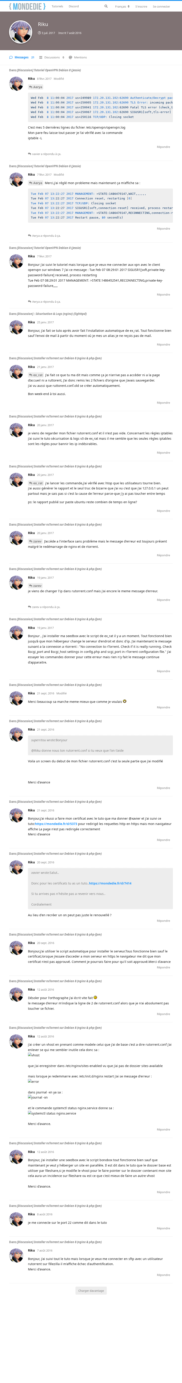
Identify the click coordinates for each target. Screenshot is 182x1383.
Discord (74, 6)
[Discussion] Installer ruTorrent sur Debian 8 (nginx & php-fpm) (59, 358)
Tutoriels (57, 6)
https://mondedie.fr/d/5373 (56, 824)
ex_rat (38, 375)
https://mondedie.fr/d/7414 (110, 883)
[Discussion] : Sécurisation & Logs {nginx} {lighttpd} (52, 314)
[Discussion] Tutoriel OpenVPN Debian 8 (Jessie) (49, 70)
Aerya (37, 87)
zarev (37, 541)
